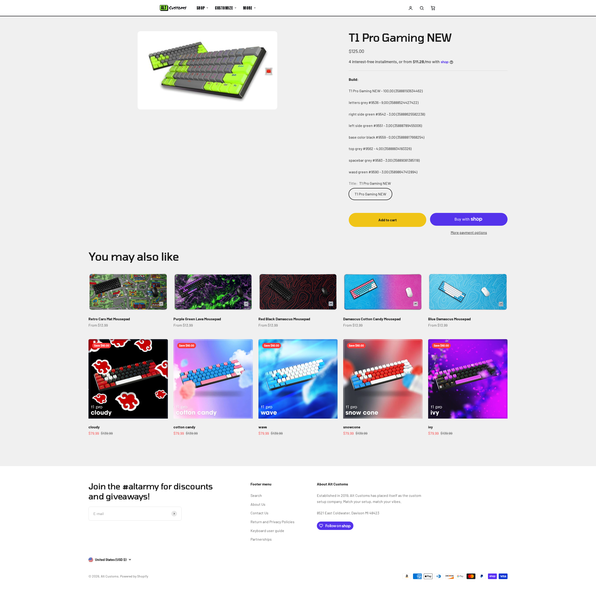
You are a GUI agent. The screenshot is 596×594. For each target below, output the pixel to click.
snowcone (351, 427)
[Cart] (433, 8)
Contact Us (259, 513)
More (247, 8)
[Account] (411, 8)
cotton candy (184, 427)
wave (262, 427)
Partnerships (261, 539)
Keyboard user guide (267, 530)
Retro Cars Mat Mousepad (109, 319)
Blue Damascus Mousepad (449, 319)
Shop (200, 8)
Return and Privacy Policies (273, 521)
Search (256, 495)
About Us (258, 504)
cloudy (94, 427)
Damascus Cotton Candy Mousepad (372, 319)
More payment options (469, 232)
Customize (224, 8)
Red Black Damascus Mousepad (284, 319)
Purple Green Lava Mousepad (197, 319)
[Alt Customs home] (173, 7)
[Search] (422, 8)
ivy (430, 427)
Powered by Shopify (134, 576)
